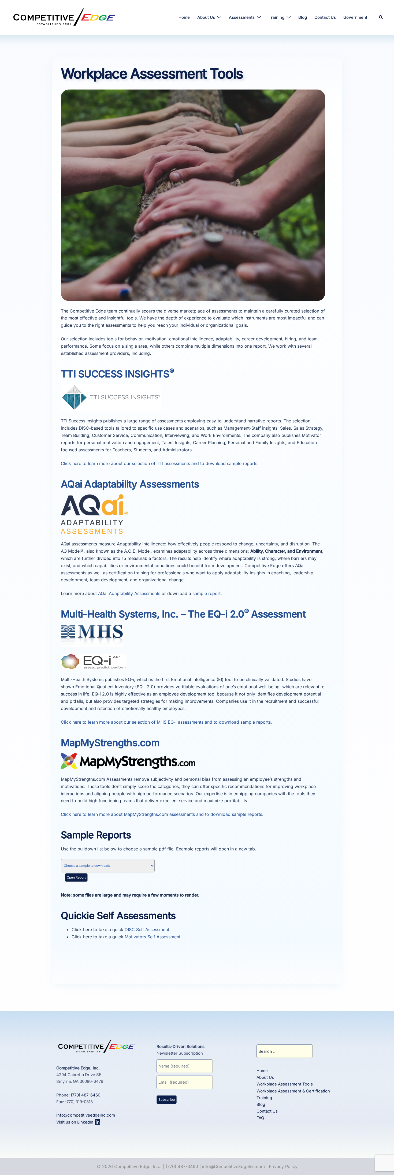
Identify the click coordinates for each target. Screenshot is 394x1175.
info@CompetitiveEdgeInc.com (233, 1166)
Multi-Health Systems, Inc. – (183, 614)
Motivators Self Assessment (152, 936)
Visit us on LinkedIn (75, 1122)
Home (184, 17)
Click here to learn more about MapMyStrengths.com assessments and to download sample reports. (162, 814)
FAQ (260, 1117)
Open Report (76, 877)
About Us (206, 17)
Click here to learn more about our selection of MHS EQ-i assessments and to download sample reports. (166, 722)
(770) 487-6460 (85, 1095)
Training (276, 17)
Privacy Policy (283, 1166)
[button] (381, 17)
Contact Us (325, 17)
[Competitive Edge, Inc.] (64, 17)
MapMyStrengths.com (110, 743)
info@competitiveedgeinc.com (85, 1115)
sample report (206, 593)
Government (355, 17)
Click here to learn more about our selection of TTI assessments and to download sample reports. (160, 463)
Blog (302, 17)
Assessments (242, 17)
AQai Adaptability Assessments (130, 484)
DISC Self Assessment (147, 929)
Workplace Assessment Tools (285, 1084)
